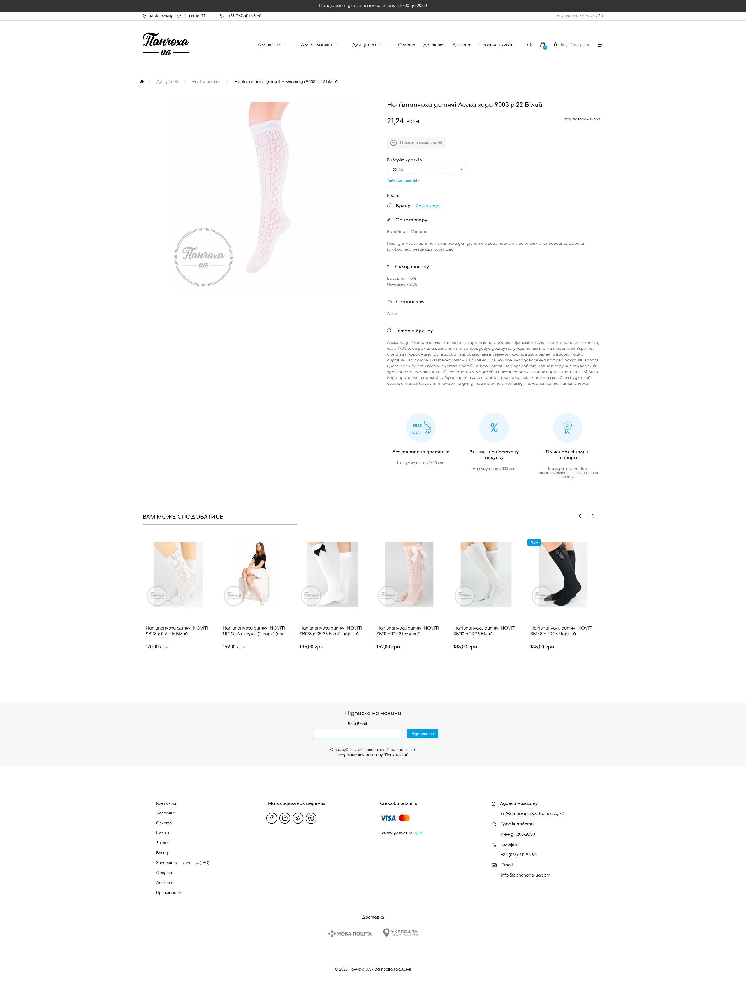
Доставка (433, 45)
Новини (163, 833)
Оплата (406, 45)
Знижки (163, 843)
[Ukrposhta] (400, 932)
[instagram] (285, 818)
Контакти (166, 803)
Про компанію (169, 893)
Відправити (422, 734)
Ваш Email (357, 724)
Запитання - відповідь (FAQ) (182, 863)
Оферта (164, 873)
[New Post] (350, 933)
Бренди (163, 853)
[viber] (311, 818)
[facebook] (271, 818)
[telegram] (298, 818)
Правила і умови (496, 45)
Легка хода (427, 206)
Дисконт (462, 45)
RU (600, 16)
